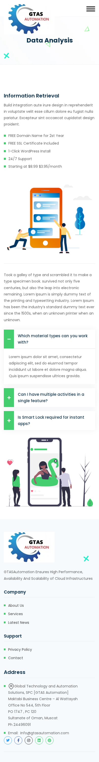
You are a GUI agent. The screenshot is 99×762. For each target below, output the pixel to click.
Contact (15, 657)
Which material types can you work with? (53, 339)
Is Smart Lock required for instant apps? (51, 420)
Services (15, 613)
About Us (16, 605)
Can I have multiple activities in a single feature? (51, 397)
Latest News (18, 622)
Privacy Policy (20, 649)
